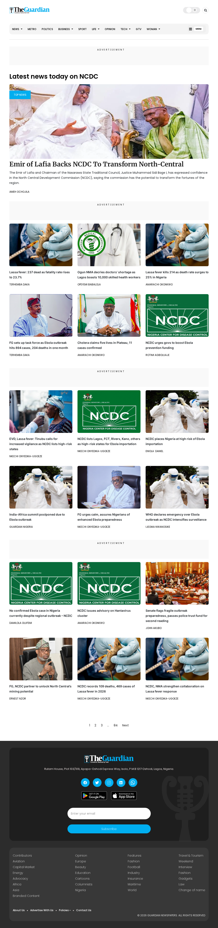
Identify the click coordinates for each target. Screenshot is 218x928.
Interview (185, 867)
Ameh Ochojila (19, 192)
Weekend (186, 861)
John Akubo (154, 628)
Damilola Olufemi (20, 623)
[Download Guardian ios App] (124, 795)
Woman (152, 29)
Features (134, 855)
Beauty (80, 867)
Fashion (134, 861)
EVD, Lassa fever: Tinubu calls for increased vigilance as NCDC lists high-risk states (40, 444)
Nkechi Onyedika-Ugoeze (25, 456)
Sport (82, 29)
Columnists (83, 884)
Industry (134, 873)
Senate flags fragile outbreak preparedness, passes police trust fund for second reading (177, 616)
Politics (47, 29)
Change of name (192, 890)
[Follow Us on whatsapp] (133, 782)
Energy (18, 873)
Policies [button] (64, 910)
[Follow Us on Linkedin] (121, 782)
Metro (32, 29)
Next (125, 725)
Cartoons (82, 878)
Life (94, 29)
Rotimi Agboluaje (157, 355)
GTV (138, 29)
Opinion (110, 29)
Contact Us (83, 910)
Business (64, 29)
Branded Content (26, 896)
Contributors (22, 855)
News (16, 29)
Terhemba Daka (19, 284)
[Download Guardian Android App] (94, 795)
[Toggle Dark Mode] (191, 10)
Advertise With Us (41, 910)
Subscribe (109, 829)
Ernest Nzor (17, 698)
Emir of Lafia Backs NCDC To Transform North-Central (96, 164)
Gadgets (185, 878)
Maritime (134, 884)
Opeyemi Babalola (89, 284)
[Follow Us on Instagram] (109, 782)
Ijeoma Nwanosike (158, 527)
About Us (19, 910)
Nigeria (80, 890)
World (132, 890)
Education (82, 873)
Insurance (135, 878)
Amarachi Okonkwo (159, 284)
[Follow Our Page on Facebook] (85, 782)
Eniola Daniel (154, 451)
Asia (16, 890)
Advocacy (20, 878)
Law (181, 884)
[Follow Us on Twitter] (97, 782)
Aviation (19, 861)
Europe (80, 861)
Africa (17, 884)
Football (134, 867)
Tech (124, 29)
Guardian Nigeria (21, 527)
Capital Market (24, 867)
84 (116, 725)
